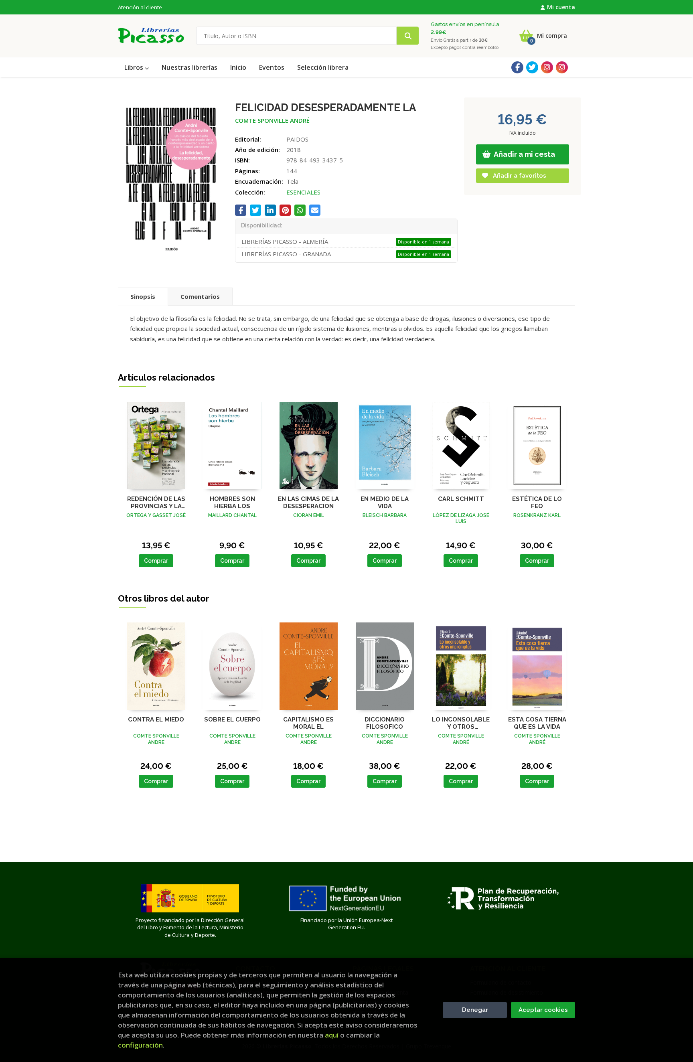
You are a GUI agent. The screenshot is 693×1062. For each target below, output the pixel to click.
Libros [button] (134, 67)
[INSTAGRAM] (547, 67)
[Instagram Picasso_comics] (562, 67)
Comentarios (200, 296)
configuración (140, 1045)
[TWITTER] (532, 67)
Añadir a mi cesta (523, 154)
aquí (331, 1035)
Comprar (156, 560)
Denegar (475, 1009)
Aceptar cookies (543, 1009)
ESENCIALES (303, 192)
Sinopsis (142, 296)
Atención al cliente (140, 7)
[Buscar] (408, 36)
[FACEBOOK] (517, 67)
